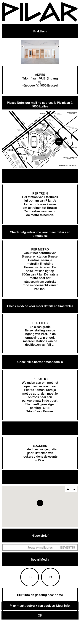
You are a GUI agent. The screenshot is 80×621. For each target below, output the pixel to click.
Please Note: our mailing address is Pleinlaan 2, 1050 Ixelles (40, 104)
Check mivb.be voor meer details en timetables (40, 306)
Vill (49, 344)
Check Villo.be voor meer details (40, 362)
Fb (29, 577)
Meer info (63, 605)
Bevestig (67, 547)
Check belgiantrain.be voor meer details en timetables (40, 234)
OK (40, 615)
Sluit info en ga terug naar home (40, 595)
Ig (50, 577)
